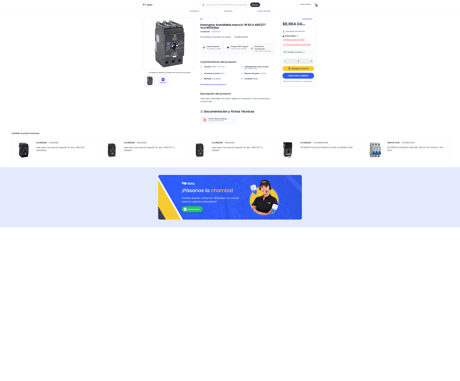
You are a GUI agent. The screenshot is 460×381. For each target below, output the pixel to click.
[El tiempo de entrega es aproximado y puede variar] (304, 52)
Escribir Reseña (241, 37)
